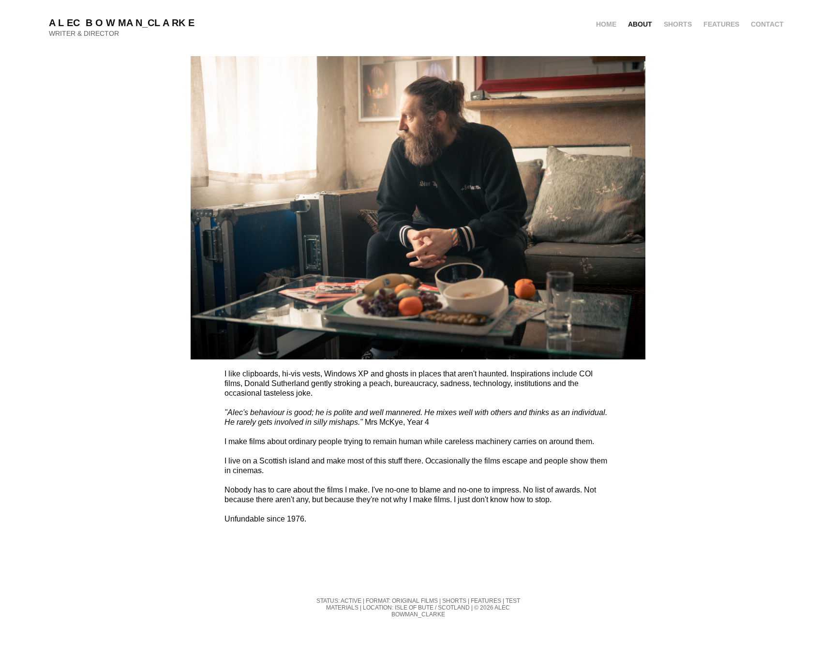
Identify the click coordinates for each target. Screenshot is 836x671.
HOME (606, 24)
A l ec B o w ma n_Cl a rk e (123, 22)
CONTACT (767, 24)
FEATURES (721, 24)
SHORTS (678, 24)
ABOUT (640, 24)
